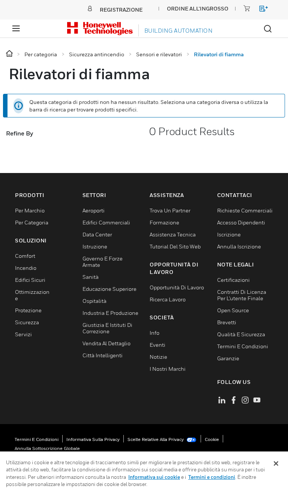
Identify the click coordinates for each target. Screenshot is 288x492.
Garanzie (228, 358)
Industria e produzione (110, 313)
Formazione (164, 222)
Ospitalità (94, 301)
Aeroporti (93, 210)
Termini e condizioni (36, 439)
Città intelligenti (102, 355)
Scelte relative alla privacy (156, 439)
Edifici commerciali (106, 222)
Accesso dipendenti (241, 222)
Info (154, 333)
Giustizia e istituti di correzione (107, 328)
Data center (97, 234)
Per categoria (31, 222)
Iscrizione (229, 234)
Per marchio (30, 210)
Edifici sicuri (30, 280)
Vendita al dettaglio (106, 343)
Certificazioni (233, 280)
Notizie (158, 357)
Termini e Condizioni (242, 346)
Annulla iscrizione (239, 246)
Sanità (90, 277)
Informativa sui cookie (154, 477)
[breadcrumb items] (10, 54)
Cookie (212, 439)
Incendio (25, 268)
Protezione (28, 310)
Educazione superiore (109, 289)
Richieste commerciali (245, 210)
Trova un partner (170, 210)
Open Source (233, 310)
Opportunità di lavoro (177, 287)
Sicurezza (27, 322)
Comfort (25, 256)
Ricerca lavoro (168, 299)
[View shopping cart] (260, 10)
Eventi (157, 345)
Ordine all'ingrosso (197, 8)
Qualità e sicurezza (241, 334)
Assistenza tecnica (173, 234)
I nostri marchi (168, 369)
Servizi (23, 334)
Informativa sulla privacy (93, 439)
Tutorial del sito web (175, 246)
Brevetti (226, 322)
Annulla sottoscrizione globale (47, 448)
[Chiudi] (276, 463)
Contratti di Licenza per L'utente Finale (241, 295)
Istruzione (94, 246)
